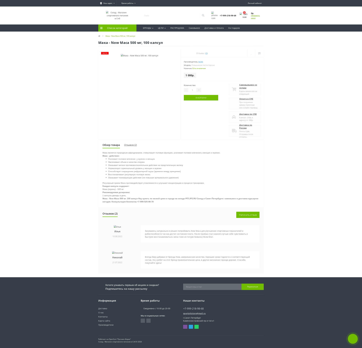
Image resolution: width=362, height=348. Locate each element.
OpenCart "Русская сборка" (120, 339)
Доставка (102, 308)
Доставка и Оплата (214, 28)
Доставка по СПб (248, 114)
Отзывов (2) (130, 144)
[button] (107, 3)
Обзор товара (111, 145)
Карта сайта (104, 320)
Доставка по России (245, 126)
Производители (106, 325)
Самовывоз (194, 28)
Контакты (103, 316)
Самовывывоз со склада (248, 86)
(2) (206, 53)
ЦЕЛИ (161, 28)
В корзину (201, 97)
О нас (101, 312)
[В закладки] (251, 53)
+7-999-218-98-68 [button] (193, 308)
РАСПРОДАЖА (177, 28)
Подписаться (252, 286)
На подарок (234, 28)
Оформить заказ (255, 16)
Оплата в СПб (246, 99)
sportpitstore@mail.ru (194, 313)
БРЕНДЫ (147, 28)
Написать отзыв (248, 214)
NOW (200, 61)
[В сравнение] (259, 53)
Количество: (190, 85)
